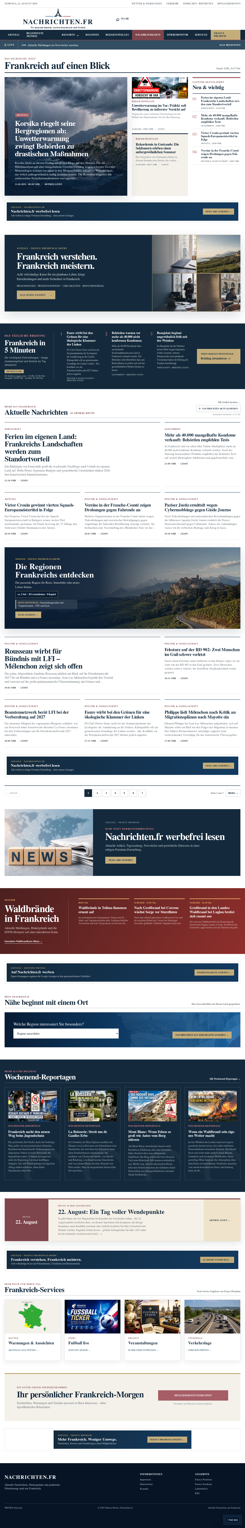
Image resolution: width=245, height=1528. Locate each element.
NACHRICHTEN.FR (30, 1477)
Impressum (145, 1479)
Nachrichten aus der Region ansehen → (202, 1035)
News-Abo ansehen (121, 860)
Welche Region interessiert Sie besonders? (48, 1024)
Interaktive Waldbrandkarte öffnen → (23, 941)
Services (201, 34)
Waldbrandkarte (148, 34)
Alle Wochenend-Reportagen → (224, 1079)
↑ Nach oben (232, 1520)
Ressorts (70, 35)
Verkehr (172, 3)
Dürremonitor (177, 34)
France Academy (203, 1484)
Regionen (92, 34)
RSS (197, 1493)
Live (11, 45)
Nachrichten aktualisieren (218, 408)
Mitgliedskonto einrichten (193, 1395)
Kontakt (144, 1488)
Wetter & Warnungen (147, 3)
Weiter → (233, 793)
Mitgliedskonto (228, 3)
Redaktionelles (117, 34)
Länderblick (201, 1488)
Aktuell (14, 34)
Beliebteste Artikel (35, 34)
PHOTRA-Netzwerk (13, 1508)
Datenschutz (146, 1484)
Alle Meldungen (229, 45)
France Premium (220, 34)
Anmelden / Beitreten (198, 3)
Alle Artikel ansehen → (229, 402)
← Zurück (12, 793)
